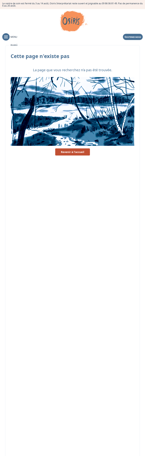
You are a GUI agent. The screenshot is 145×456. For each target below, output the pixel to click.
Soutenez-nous (133, 36)
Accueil (14, 45)
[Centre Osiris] (73, 21)
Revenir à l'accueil (72, 152)
